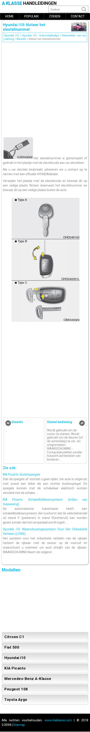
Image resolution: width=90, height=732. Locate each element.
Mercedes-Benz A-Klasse (27, 678)
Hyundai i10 (11, 35)
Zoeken (54, 16)
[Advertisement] (45, 88)
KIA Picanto (15, 668)
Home (9, 16)
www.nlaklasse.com (58, 720)
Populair (31, 16)
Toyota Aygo (15, 699)
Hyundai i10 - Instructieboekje (40, 35)
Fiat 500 (11, 647)
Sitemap (19, 725)
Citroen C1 (14, 637)
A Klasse (29, 3)
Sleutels (21, 39)
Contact (78, 16)
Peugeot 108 (16, 689)
